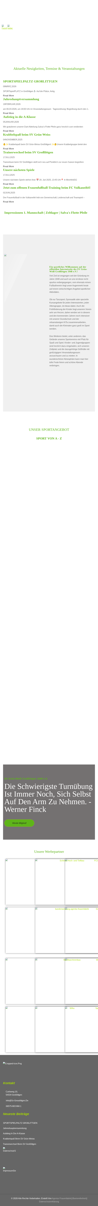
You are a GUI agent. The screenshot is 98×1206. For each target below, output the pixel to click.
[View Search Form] (84, 12)
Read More (8, 96)
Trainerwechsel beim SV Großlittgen (28, 152)
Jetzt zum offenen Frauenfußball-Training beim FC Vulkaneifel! (46, 187)
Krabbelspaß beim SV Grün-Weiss (26, 134)
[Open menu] (78, 12)
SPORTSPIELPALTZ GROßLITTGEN (30, 81)
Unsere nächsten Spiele (18, 170)
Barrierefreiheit (79, 1198)
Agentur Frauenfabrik (61, 1198)
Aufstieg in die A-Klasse (19, 117)
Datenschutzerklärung (49, 1202)
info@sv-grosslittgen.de (17, 1100)
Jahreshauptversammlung (21, 99)
